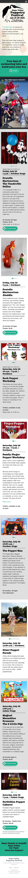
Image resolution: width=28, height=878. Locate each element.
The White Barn (7, 27)
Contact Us (14, 864)
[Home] (13, 13)
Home (10, 867)
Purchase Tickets (11, 228)
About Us (16, 867)
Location (15, 71)
